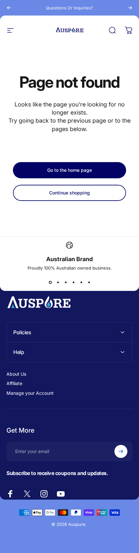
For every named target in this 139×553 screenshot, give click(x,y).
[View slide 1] (50, 282)
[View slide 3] (66, 282)
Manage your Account (30, 393)
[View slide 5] (81, 282)
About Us (16, 374)
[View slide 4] (73, 282)
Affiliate (14, 383)
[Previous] (9, 8)
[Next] (130, 8)
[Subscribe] (120, 451)
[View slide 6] (89, 282)
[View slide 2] (58, 282)
